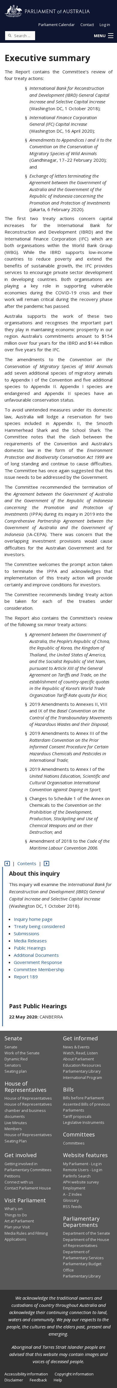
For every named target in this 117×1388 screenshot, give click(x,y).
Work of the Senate (22, 1053)
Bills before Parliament (83, 1098)
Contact (87, 24)
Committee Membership (39, 969)
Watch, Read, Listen (80, 1053)
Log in (105, 24)
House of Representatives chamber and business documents (28, 1110)
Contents (26, 863)
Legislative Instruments (83, 1122)
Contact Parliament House (27, 1188)
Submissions (26, 933)
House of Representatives (28, 1098)
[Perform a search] (9, 35)
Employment (74, 1188)
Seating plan (15, 1071)
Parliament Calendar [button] (56, 24)
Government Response (38, 962)
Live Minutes (15, 1122)
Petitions (12, 1176)
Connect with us (18, 1182)
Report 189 (26, 977)
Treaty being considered (39, 926)
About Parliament (78, 1059)
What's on (13, 1208)
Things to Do (15, 1215)
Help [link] (58, 1380)
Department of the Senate (86, 1233)
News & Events (76, 1047)
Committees (74, 1143)
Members (13, 1128)
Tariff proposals (77, 1116)
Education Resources (82, 1065)
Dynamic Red (16, 1059)
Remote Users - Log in (82, 1169)
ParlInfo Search (77, 1176)
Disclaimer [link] (13, 1380)
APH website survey (81, 1182)
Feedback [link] (38, 1380)
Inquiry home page (33, 919)
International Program (82, 1077)
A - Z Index (72, 1194)
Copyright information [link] (74, 1374)
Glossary (71, 1200)
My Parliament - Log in (82, 1163)
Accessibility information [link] (26, 1374)
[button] (103, 36)
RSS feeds (72, 1206)
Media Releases (30, 941)
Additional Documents (36, 955)
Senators (12, 1065)
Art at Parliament (19, 1221)
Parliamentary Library (81, 1071)
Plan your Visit (17, 1227)
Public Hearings (30, 948)
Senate (10, 1047)
